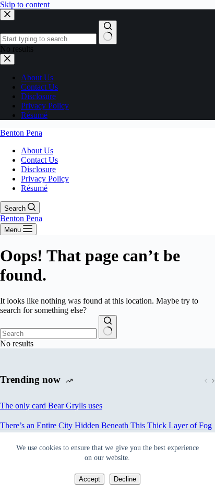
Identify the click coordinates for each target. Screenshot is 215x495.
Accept (89, 479)
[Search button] (108, 327)
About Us (37, 150)
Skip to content (25, 4)
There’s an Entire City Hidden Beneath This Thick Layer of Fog (106, 425)
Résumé (34, 188)
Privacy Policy (45, 178)
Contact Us (39, 159)
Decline (125, 479)
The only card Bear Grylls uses (51, 405)
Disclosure (38, 169)
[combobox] (48, 333)
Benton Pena (21, 132)
